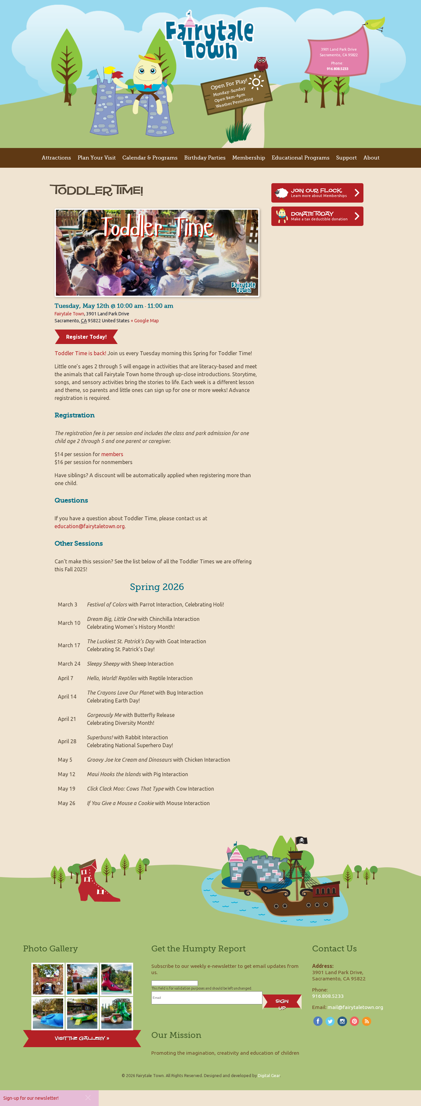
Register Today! (86, 337)
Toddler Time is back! (80, 353)
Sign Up (282, 1003)
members (112, 454)
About (371, 158)
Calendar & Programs (150, 158)
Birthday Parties (205, 158)
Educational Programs (301, 158)
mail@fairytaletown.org (355, 1007)
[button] (88, 1098)
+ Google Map (145, 320)
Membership (248, 158)
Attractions (56, 158)
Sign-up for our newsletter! (31, 1098)
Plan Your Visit (97, 158)
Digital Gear (269, 1075)
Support (346, 158)
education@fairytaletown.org (90, 526)
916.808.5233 (328, 996)
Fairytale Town (69, 313)
